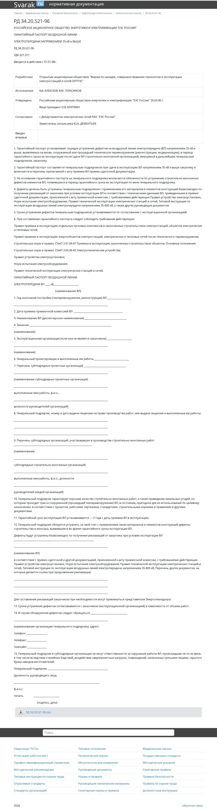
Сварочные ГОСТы (26, 749)
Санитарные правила (157, 769)
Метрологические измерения (98, 763)
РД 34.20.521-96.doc (38, 712)
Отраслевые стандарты (29, 783)
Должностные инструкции (160, 790)
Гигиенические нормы (93, 756)
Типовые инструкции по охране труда (39, 776)
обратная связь (192, 805)
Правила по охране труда (160, 783)
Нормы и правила (90, 776)
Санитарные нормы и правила (98, 790)
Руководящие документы (95, 769)
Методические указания (159, 763)
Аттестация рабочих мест (31, 756)
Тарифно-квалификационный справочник (42, 763)
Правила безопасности (158, 776)
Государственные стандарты (162, 756)
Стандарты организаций (30, 790)
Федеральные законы (157, 749)
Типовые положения (92, 749)
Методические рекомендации (34, 769)
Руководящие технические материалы (104, 783)
